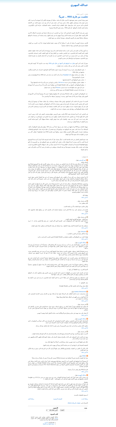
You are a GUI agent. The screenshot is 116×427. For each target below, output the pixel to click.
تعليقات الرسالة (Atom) (74, 403)
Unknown (83, 231)
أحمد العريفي (82, 160)
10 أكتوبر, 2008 (84, 371)
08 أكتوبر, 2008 (84, 328)
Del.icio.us (61, 82)
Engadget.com (67, 75)
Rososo (58, 87)
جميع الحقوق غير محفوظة (48, 424)
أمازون (46, 422)
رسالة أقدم (31, 399)
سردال (56, 418)
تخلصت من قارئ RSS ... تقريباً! (73, 16)
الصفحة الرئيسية (57, 399)
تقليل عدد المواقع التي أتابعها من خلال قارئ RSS (62, 63)
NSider (84, 356)
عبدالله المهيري (79, 4)
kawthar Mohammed (80, 291)
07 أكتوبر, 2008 (84, 197)
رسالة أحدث (84, 399)
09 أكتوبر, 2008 (84, 352)
